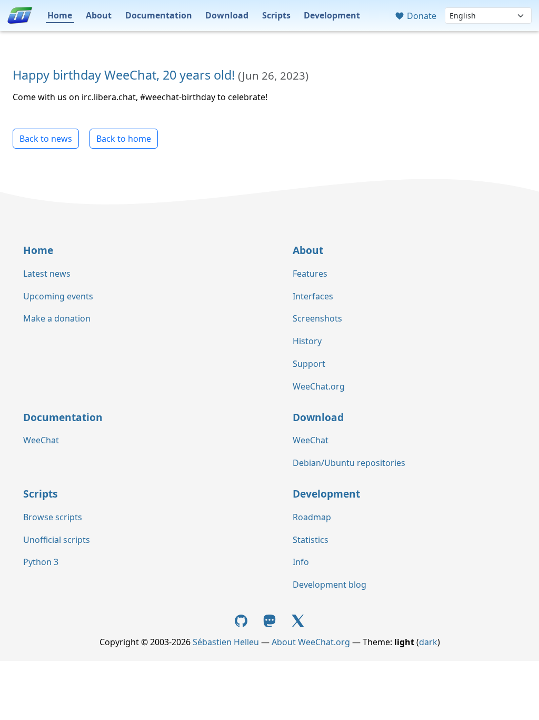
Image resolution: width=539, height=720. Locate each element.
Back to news (45, 138)
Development (332, 15)
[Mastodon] (270, 620)
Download (226, 15)
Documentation (158, 15)
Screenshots (317, 318)
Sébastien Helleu (226, 642)
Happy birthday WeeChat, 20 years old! (124, 74)
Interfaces (313, 296)
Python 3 (40, 562)
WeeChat (41, 440)
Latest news (47, 273)
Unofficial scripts (56, 540)
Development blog (329, 584)
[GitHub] (242, 620)
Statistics (310, 540)
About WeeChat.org (311, 642)
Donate (420, 16)
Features (310, 273)
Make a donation (57, 318)
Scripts (276, 15)
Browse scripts (52, 517)
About (99, 15)
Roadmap (312, 517)
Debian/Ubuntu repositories (349, 463)
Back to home (123, 138)
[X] (298, 620)
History (307, 341)
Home (59, 15)
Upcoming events (58, 296)
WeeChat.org (319, 386)
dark (428, 642)
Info (301, 562)
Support (309, 363)
